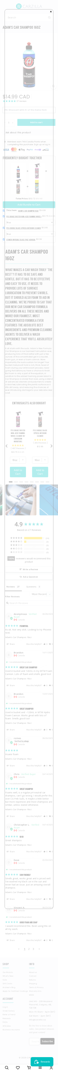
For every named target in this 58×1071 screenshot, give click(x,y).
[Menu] (40, 1067)
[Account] (51, 1067)
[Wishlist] (18, 1067)
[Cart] (29, 1067)
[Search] (6, 1067)
